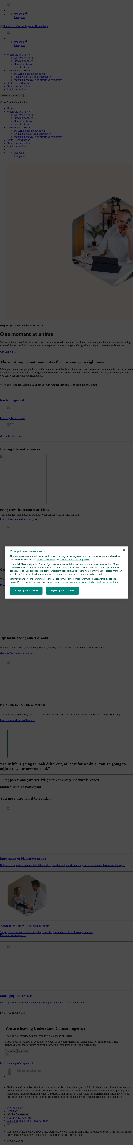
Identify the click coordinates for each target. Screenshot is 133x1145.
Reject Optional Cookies (62, 591)
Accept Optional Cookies (26, 591)
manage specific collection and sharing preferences (96, 582)
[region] (66, 572)
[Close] (124, 550)
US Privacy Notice (46, 560)
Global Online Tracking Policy (75, 560)
